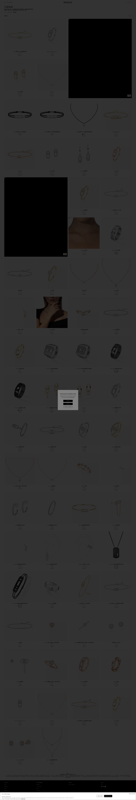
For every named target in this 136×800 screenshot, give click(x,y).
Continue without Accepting (132, 793)
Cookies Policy (23, 798)
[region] (68, 796)
